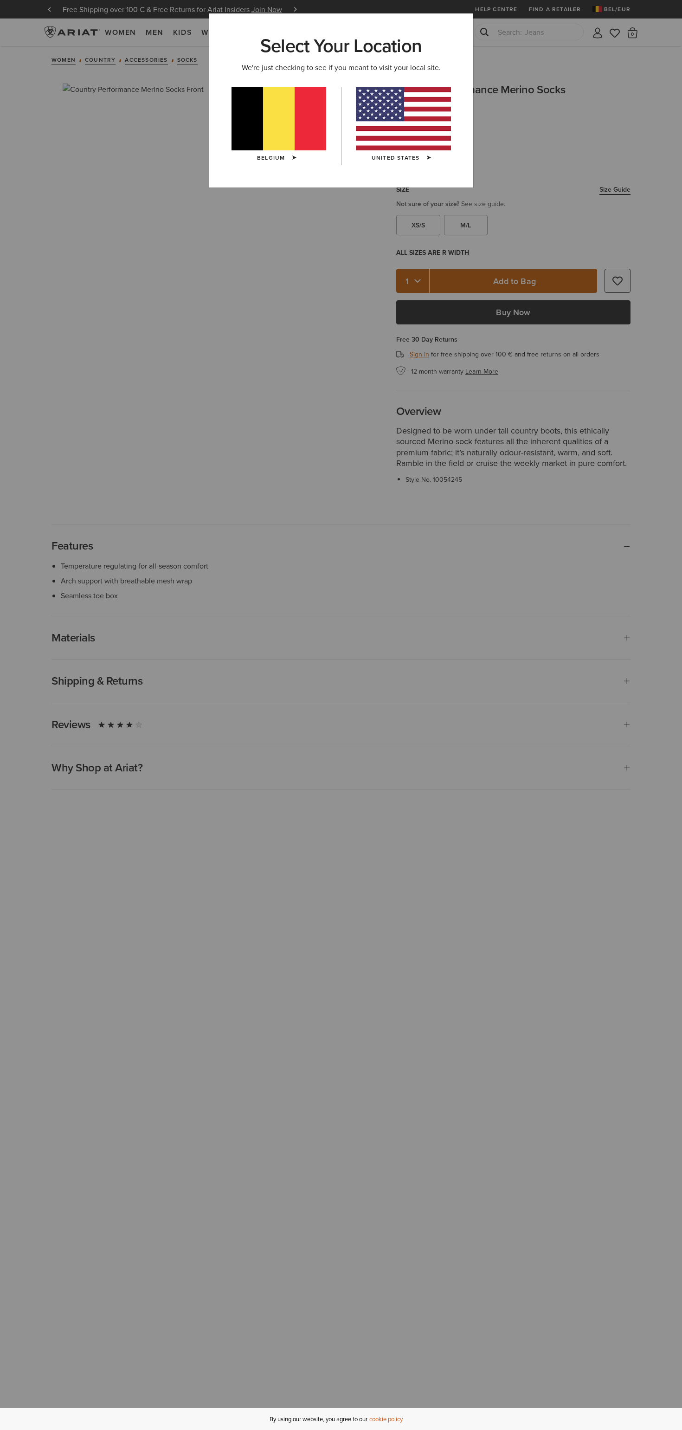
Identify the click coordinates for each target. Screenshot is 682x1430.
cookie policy (385, 1419)
